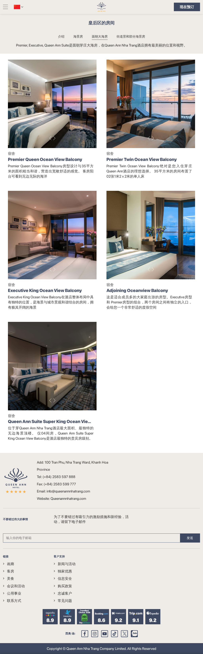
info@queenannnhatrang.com (68, 491)
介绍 (61, 36)
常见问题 (65, 601)
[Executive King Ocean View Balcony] (52, 235)
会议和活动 (16, 586)
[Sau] (54, 138)
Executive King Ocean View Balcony (45, 290)
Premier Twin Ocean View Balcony (141, 159)
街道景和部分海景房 (131, 36)
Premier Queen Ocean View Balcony (45, 159)
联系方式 (14, 601)
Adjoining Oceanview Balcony (137, 290)
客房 (10, 571)
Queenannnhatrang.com (68, 498)
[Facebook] (84, 633)
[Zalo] (134, 633)
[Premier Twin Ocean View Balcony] (150, 104)
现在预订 (187, 7)
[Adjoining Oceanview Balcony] (150, 235)
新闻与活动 (67, 564)
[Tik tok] (114, 633)
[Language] (17, 6)
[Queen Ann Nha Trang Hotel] (101, 7)
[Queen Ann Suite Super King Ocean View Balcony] (52, 366)
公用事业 (14, 593)
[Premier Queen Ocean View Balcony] (52, 104)
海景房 (78, 36)
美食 (10, 578)
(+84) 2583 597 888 (59, 477)
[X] (124, 633)
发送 (190, 538)
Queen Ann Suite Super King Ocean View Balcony (49, 422)
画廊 (10, 564)
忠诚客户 (65, 593)
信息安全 (65, 578)
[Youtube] (104, 633)
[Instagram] (94, 633)
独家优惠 (65, 571)
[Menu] (5, 7)
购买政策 (65, 586)
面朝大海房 (100, 36)
